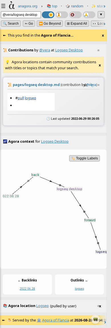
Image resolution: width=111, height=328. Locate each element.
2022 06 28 (27, 289)
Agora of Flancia (55, 320)
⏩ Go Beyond (50, 23)
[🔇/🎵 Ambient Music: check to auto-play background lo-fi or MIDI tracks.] (75, 14)
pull (21, 97)
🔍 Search (11, 23)
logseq (30, 97)
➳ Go (29, 23)
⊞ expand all (77, 23)
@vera (44, 49)
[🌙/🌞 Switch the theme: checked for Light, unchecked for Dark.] (48, 14)
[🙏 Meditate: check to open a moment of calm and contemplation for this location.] (89, 14)
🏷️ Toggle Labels (84, 158)
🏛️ (39, 320)
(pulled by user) (52, 305)
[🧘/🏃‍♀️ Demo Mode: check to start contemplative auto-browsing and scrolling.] (62, 14)
